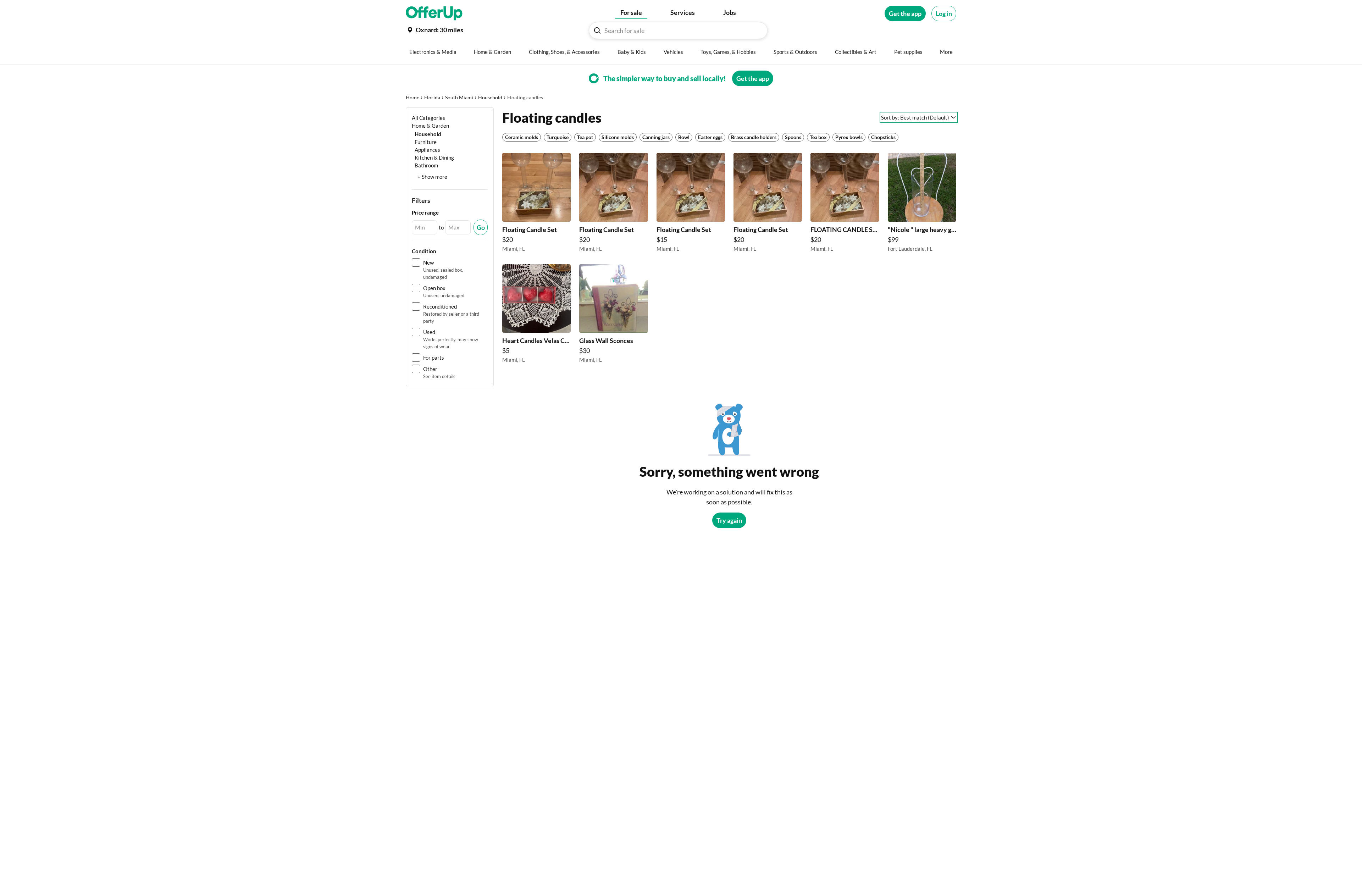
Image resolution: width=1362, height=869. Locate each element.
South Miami (459, 97)
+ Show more (432, 176)
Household (490, 97)
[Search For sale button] (597, 30)
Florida (432, 97)
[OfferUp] (434, 13)
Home (412, 97)
